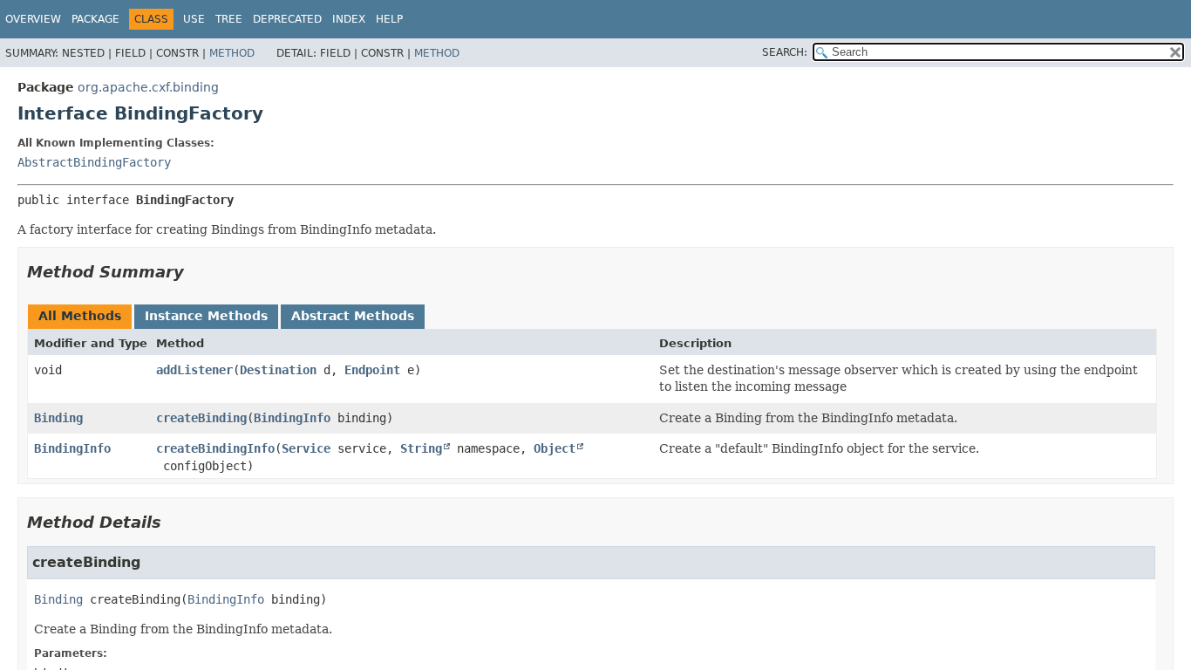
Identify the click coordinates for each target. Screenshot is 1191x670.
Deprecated (287, 19)
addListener (194, 370)
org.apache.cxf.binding (148, 87)
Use (194, 19)
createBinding (201, 418)
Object (554, 448)
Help (389, 19)
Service (306, 448)
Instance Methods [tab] (206, 316)
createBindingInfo (215, 448)
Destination (278, 370)
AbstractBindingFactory (94, 162)
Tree (228, 19)
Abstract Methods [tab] (352, 316)
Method (232, 53)
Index (348, 19)
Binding (58, 418)
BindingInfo (292, 418)
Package (95, 19)
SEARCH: (784, 52)
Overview (33, 19)
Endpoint (372, 370)
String (421, 448)
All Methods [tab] (79, 316)
